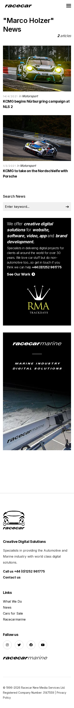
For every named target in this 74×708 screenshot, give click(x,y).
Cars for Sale (13, 613)
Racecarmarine (14, 619)
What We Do (12, 601)
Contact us (12, 577)
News (7, 607)
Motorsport (30, 96)
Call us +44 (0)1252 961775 (24, 571)
